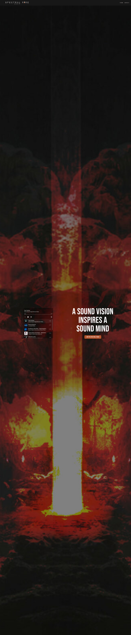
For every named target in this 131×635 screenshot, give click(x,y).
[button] (35, 317)
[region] (38, 328)
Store (121, 2)
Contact (126, 2)
